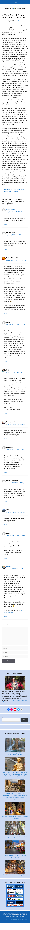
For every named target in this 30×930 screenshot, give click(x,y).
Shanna (8, 566)
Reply (5, 224)
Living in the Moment (11, 191)
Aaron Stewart (11, 209)
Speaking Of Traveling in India (14, 189)
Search (4, 717)
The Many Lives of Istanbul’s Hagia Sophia (15, 875)
